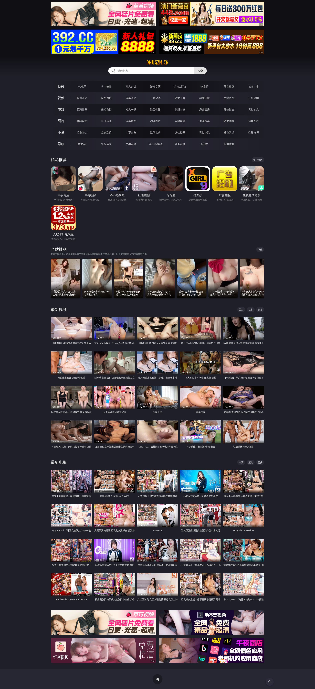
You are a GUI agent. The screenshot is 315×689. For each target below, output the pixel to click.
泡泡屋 (204, 144)
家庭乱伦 (106, 132)
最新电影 (59, 462)
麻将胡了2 (180, 86)
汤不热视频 (155, 144)
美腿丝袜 (180, 121)
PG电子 (81, 86)
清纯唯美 (204, 121)
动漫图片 (155, 121)
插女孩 (82, 144)
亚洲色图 (106, 121)
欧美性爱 (155, 109)
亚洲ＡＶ (82, 98)
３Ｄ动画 (155, 98)
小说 (61, 132)
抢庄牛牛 (253, 86)
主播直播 (229, 98)
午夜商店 (106, 144)
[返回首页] (270, 682)
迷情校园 (180, 132)
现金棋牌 (229, 86)
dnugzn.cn (157, 62)
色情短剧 (229, 144)
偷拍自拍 (106, 109)
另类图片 (253, 121)
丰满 (241, 462)
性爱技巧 (253, 132)
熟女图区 (229, 121)
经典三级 (204, 109)
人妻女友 (131, 132)
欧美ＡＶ (131, 98)
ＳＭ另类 (253, 98)
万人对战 (131, 86)
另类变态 (253, 109)
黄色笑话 (229, 132)
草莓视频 (131, 144)
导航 (61, 144)
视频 (61, 98)
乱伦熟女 (229, 109)
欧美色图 (131, 121)
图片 (61, 121)
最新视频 (59, 309)
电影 (61, 109)
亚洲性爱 (82, 109)
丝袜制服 (204, 98)
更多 (260, 309)
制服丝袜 (180, 109)
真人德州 (106, 86)
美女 (241, 309)
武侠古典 (155, 132)
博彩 (61, 86)
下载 (260, 249)
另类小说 (204, 132)
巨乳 (250, 309)
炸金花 (204, 86)
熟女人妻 (180, 98)
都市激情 (82, 132)
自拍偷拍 (106, 98)
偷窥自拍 (82, 121)
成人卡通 (131, 109)
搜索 (200, 71)
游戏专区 (155, 86)
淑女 (250, 462)
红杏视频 (180, 144)
